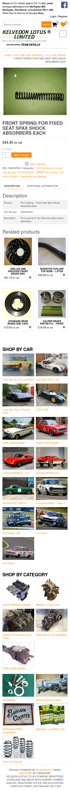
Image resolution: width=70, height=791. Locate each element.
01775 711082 (38, 3)
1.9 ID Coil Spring (55, 55)
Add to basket (21, 155)
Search (46, 24)
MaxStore (26, 773)
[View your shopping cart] (54, 25)
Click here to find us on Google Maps (23, 13)
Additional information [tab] (42, 186)
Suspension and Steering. (33, 176)
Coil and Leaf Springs (28, 55)
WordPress (43, 769)
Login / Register (59, 16)
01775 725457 (17, 3)
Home (8, 55)
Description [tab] (12, 186)
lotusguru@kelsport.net (15, 6)
